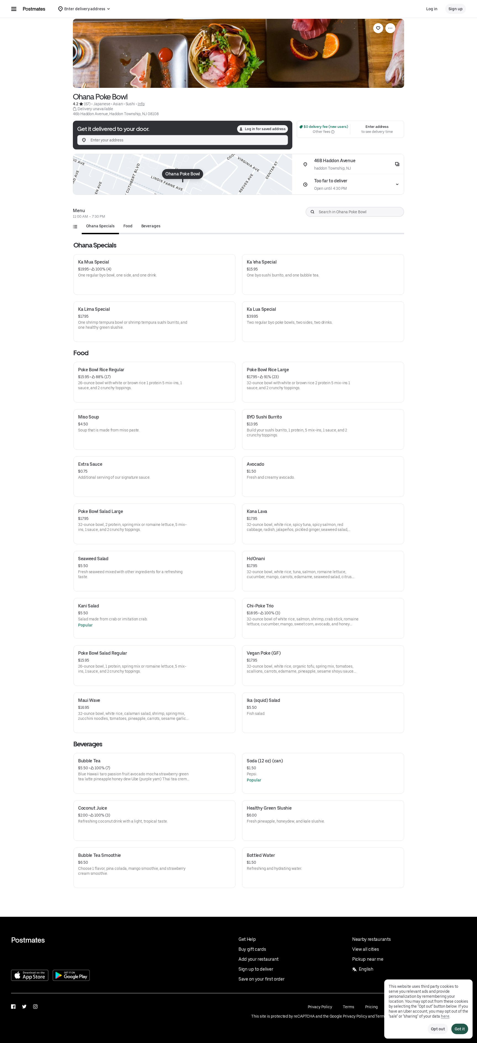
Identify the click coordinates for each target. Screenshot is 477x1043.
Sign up (456, 9)
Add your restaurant (259, 959)
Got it (460, 1029)
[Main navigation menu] (13, 8)
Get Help (247, 939)
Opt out (438, 1029)
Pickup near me (367, 959)
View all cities (365, 949)
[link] (378, 28)
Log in (432, 9)
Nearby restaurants (371, 939)
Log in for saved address (265, 129)
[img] (182, 174)
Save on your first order (261, 979)
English (366, 969)
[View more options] (390, 28)
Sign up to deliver (256, 969)
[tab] (100, 226)
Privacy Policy (320, 1007)
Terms (348, 1007)
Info (141, 104)
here (445, 1016)
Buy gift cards (252, 949)
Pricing (371, 1007)
